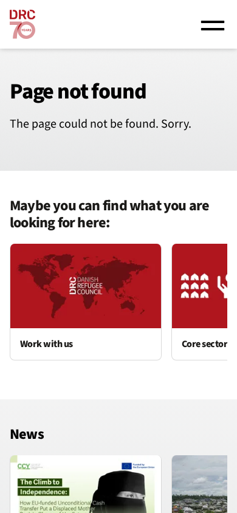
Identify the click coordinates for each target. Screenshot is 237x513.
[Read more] (85, 302)
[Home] (22, 24)
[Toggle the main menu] (212, 24)
